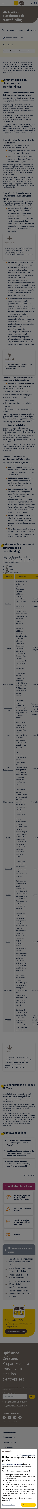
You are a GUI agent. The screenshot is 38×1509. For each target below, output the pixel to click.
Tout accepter (28, 1505)
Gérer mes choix (8, 1505)
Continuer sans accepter (25, 1455)
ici (9, 1500)
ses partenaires (16, 1464)
